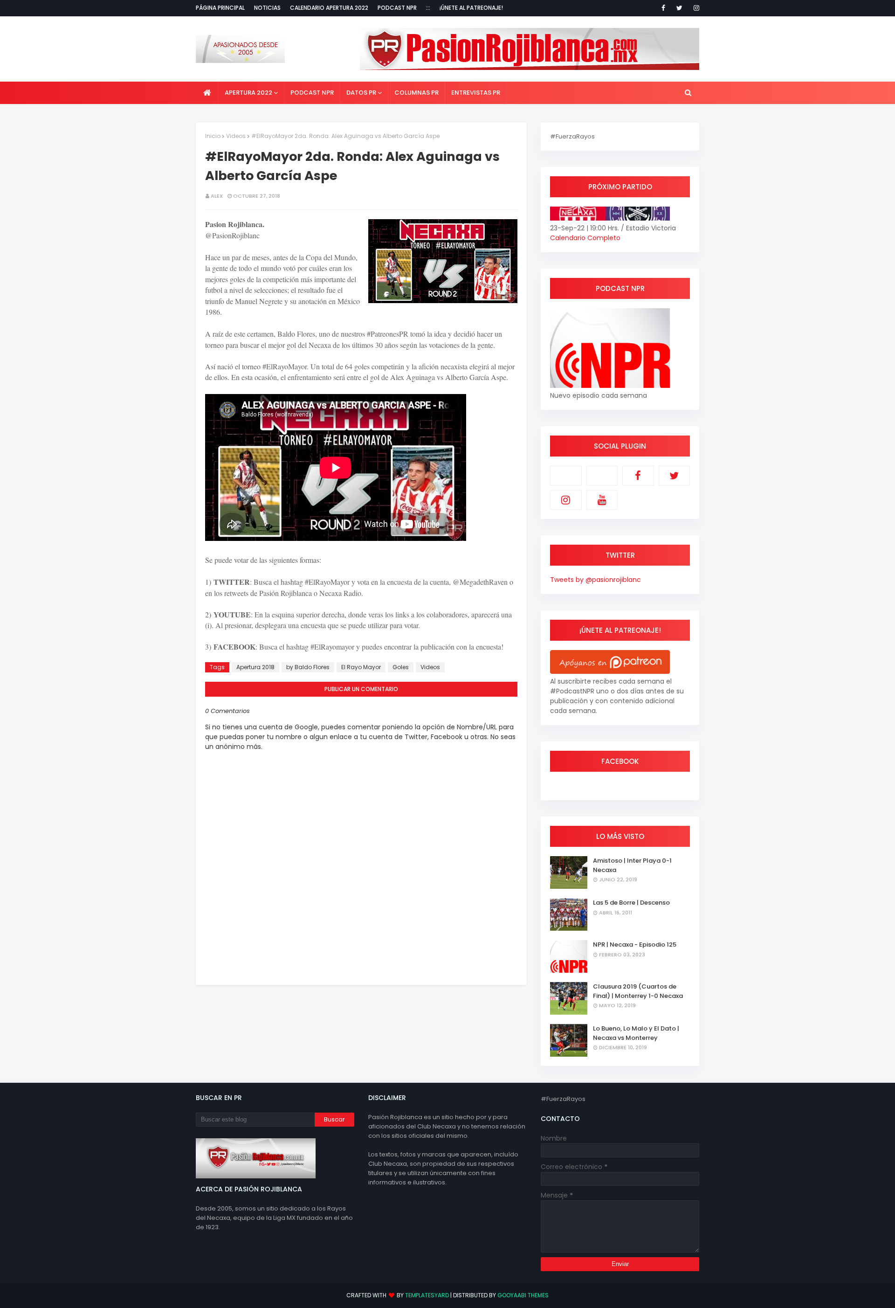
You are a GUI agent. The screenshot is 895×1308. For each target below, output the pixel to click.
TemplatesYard (427, 1295)
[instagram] (694, 8)
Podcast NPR (397, 8)
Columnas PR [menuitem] (416, 92)
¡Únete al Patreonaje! (471, 8)
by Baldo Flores (308, 667)
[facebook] (663, 8)
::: (428, 8)
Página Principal (220, 8)
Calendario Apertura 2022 (329, 8)
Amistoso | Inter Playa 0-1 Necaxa (632, 865)
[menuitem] (207, 93)
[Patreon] (566, 475)
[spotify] (602, 475)
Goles (400, 667)
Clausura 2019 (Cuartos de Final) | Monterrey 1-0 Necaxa (638, 991)
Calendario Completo (585, 237)
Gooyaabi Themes (523, 1295)
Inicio (212, 136)
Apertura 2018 (255, 667)
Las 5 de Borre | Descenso (631, 902)
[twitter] (679, 8)
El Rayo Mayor (361, 667)
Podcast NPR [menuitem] (312, 92)
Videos (236, 136)
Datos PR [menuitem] (361, 92)
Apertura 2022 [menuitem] (248, 92)
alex (217, 196)
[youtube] (602, 500)
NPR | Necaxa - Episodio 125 (634, 944)
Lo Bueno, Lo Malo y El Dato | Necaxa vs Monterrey (636, 1033)
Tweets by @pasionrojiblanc (595, 579)
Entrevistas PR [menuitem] (475, 92)
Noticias (267, 8)
